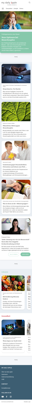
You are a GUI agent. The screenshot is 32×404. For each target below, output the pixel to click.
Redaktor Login (27, 401)
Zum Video (25, 254)
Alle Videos (14, 254)
